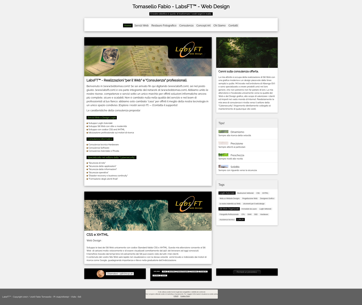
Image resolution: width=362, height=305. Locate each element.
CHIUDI (176, 296)
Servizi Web (141, 25)
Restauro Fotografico (163, 25)
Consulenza (186, 25)
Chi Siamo (220, 25)
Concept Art (203, 25)
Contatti (233, 25)
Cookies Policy (185, 296)
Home (128, 25)
